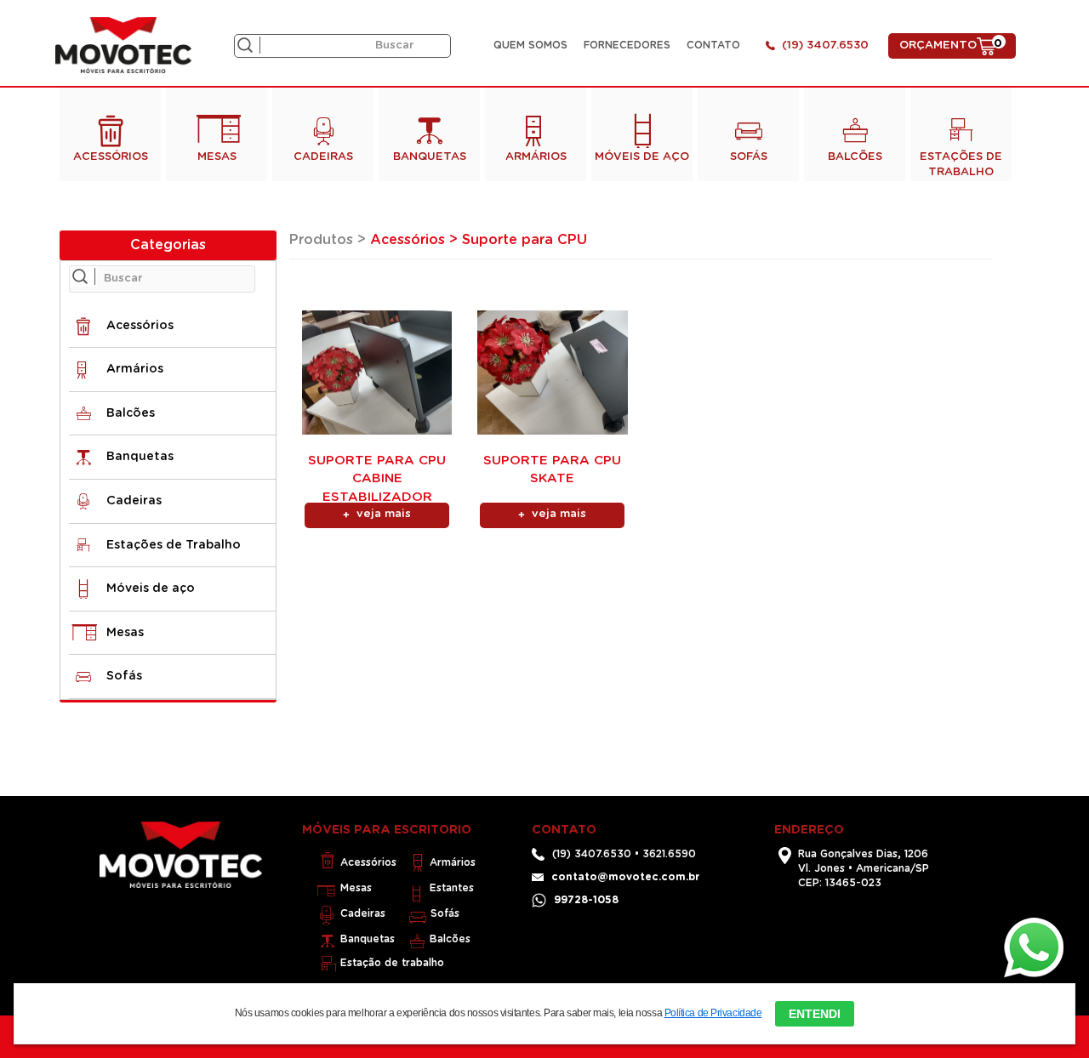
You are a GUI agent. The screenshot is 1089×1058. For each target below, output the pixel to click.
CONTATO (713, 45)
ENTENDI (815, 1014)
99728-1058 (586, 900)
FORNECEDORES (627, 45)
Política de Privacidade (713, 1013)
